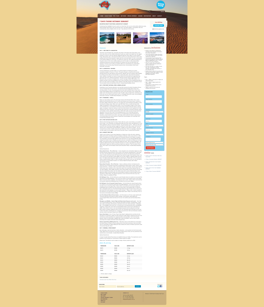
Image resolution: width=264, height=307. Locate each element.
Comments (148, 136)
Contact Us (126, 293)
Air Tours (123, 15)
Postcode (148, 118)
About (154, 15)
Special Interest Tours (107, 297)
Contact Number (149, 114)
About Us (103, 300)
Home (101, 15)
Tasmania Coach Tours (104, 279)
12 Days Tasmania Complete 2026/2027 (153, 165)
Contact (159, 15)
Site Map (103, 302)
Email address (149, 99)
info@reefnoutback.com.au (129, 299)
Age (147, 123)
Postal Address (149, 104)
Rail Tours (116, 15)
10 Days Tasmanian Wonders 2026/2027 (154, 159)
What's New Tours (112, 279)
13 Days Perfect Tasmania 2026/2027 (153, 171)
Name (147, 94)
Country (148, 110)
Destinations (147, 15)
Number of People (150, 132)
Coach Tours (108, 15)
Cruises (140, 15)
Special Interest (132, 15)
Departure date (149, 127)
